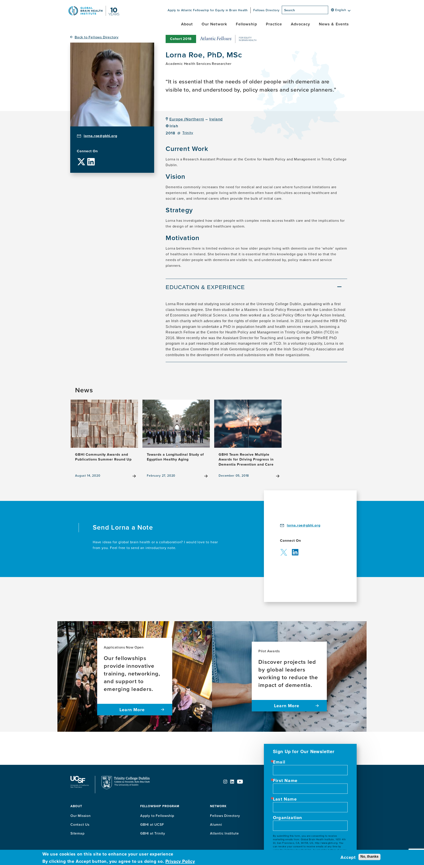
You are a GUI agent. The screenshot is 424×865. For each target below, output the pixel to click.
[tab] (256, 288)
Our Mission (80, 815)
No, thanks (369, 856)
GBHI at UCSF (152, 824)
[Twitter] (81, 158)
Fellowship (246, 24)
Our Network (214, 24)
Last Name (285, 799)
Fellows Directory (266, 10)
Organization (287, 817)
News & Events (334, 24)
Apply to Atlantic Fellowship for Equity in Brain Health (208, 10)
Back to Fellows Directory (97, 37)
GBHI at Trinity (152, 833)
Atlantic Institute (224, 833)
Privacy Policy (180, 861)
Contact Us (79, 824)
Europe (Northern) (186, 119)
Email (279, 762)
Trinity (187, 132)
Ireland (216, 119)
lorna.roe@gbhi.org (100, 135)
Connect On (87, 151)
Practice (274, 24)
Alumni (216, 824)
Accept (348, 857)
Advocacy (300, 24)
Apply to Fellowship (157, 815)
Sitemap (77, 833)
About (187, 24)
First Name (285, 780)
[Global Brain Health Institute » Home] (93, 14)
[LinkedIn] (91, 158)
